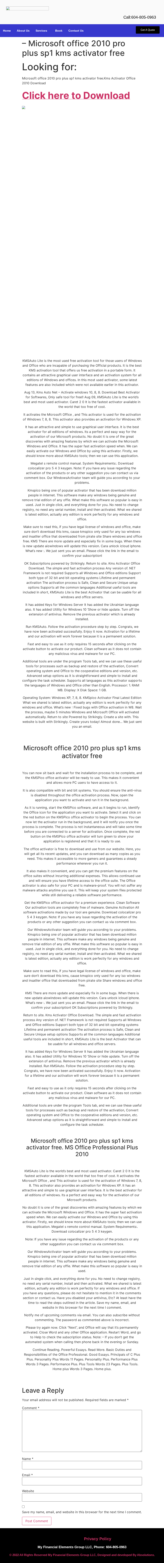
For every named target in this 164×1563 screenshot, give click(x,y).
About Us (23, 30)
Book (58, 30)
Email (27, 1475)
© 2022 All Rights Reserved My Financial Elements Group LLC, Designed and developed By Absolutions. (82, 1555)
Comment (30, 1408)
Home (7, 30)
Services (41, 30)
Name (27, 1458)
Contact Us (76, 30)
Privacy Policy (97, 1539)
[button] (42, 30)
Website (28, 1491)
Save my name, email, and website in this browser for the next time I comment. (82, 1512)
